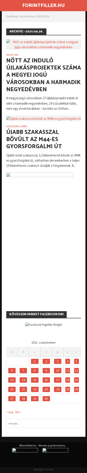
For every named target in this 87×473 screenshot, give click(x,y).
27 (11, 399)
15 (34, 380)
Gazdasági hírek (16, 126)
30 (46, 399)
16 (46, 380)
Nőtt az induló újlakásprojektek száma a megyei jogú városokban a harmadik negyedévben (43, 75)
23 (46, 389)
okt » (18, 412)
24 (57, 389)
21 (23, 389)
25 (67, 389)
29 (34, 399)
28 (23, 399)
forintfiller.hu (43, 6)
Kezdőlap (11, 16)
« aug (9, 412)
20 (11, 389)
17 (57, 380)
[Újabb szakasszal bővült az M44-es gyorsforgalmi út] (43, 118)
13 (11, 380)
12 (76, 370)
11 (67, 370)
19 (76, 380)
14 (23, 380)
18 (67, 380)
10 (57, 370)
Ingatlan (12, 54)
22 (34, 389)
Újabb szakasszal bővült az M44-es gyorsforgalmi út (34, 139)
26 (76, 389)
